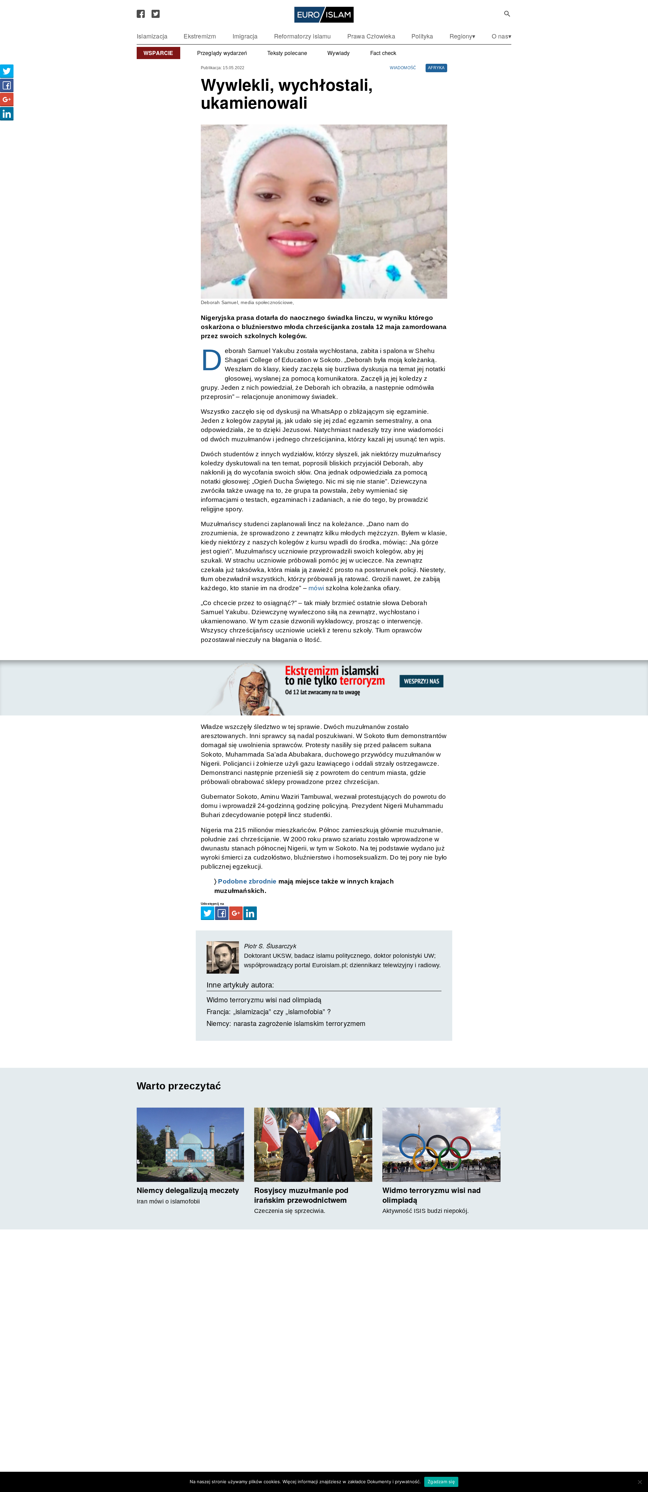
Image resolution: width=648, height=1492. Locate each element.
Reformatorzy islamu (302, 35)
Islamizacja (152, 35)
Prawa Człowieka (371, 35)
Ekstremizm (200, 35)
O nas (500, 35)
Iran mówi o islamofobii (168, 1201)
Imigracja (245, 35)
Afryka (436, 67)
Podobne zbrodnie (247, 881)
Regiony (461, 35)
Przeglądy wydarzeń (222, 53)
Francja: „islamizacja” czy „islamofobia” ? (269, 1011)
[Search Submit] (507, 14)
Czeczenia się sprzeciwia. (289, 1211)
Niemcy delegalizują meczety (188, 1190)
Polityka (422, 35)
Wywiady (338, 53)
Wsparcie (158, 53)
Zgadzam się (441, 1481)
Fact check (383, 53)
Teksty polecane (287, 53)
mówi (316, 588)
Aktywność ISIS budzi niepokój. (425, 1211)
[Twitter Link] (156, 14)
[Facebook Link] (141, 14)
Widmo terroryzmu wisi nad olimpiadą (264, 999)
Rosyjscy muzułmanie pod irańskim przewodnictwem (301, 1195)
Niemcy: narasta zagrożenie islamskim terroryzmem (286, 1023)
